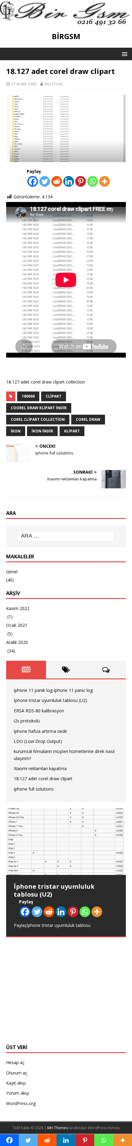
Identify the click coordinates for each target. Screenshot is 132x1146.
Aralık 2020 (17, 642)
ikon (16, 431)
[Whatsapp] (92, 181)
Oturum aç (16, 1073)
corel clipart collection (38, 419)
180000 (28, 396)
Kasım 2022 (17, 608)
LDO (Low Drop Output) (38, 741)
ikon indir (42, 431)
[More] (104, 181)
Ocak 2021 (16, 625)
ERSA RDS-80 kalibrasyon (39, 711)
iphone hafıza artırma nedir (40, 731)
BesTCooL (54, 83)
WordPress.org (21, 1103)
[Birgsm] (66, 21)
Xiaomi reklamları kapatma (40, 768)
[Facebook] (32, 181)
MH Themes (57, 1127)
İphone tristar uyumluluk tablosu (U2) (50, 700)
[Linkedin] (68, 181)
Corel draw (88, 419)
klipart (72, 431)
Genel (11, 572)
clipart (53, 396)
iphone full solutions (34, 789)
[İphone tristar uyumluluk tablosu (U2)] (66, 841)
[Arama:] (66, 536)
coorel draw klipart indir (39, 407)
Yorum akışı (17, 1093)
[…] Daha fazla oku (90, 1016)
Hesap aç (15, 1062)
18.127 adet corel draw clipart (43, 778)
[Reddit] (56, 181)
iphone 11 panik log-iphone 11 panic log (53, 690)
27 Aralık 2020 (23, 83)
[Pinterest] (80, 181)
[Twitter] (44, 181)
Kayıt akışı (16, 1083)
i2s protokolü (27, 721)
